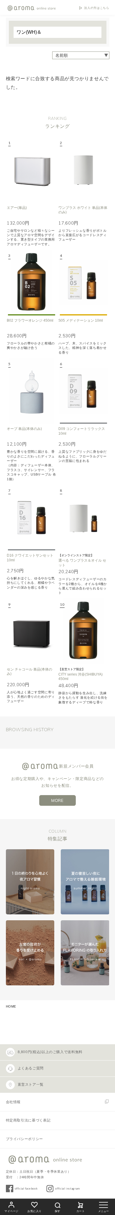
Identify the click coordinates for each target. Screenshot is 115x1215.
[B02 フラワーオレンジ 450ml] (31, 282)
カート (80, 1211)
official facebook (26, 1188)
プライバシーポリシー (24, 1139)
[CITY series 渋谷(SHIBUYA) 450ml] (83, 631)
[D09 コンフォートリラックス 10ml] (83, 391)
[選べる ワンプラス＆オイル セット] (83, 517)
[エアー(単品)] (31, 170)
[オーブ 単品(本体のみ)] (31, 391)
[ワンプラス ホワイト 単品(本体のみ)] (83, 170)
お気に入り (34, 1211)
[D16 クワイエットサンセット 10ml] (31, 517)
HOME (11, 1006)
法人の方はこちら (96, 8)
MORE (57, 800)
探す (57, 1211)
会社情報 (13, 1102)
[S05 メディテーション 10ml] (83, 282)
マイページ (11, 1211)
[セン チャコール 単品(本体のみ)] (31, 631)
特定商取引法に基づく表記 (28, 1120)
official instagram (67, 1188)
